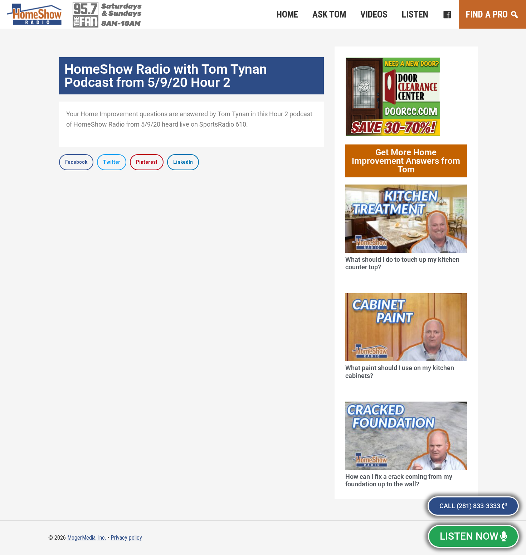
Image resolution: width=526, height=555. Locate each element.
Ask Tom (329, 14)
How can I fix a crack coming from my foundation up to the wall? (398, 480)
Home (287, 14)
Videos (374, 14)
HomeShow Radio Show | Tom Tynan (36, 14)
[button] (76, 162)
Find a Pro (487, 14)
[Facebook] (447, 14)
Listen (415, 14)
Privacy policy (126, 537)
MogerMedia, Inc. (86, 537)
